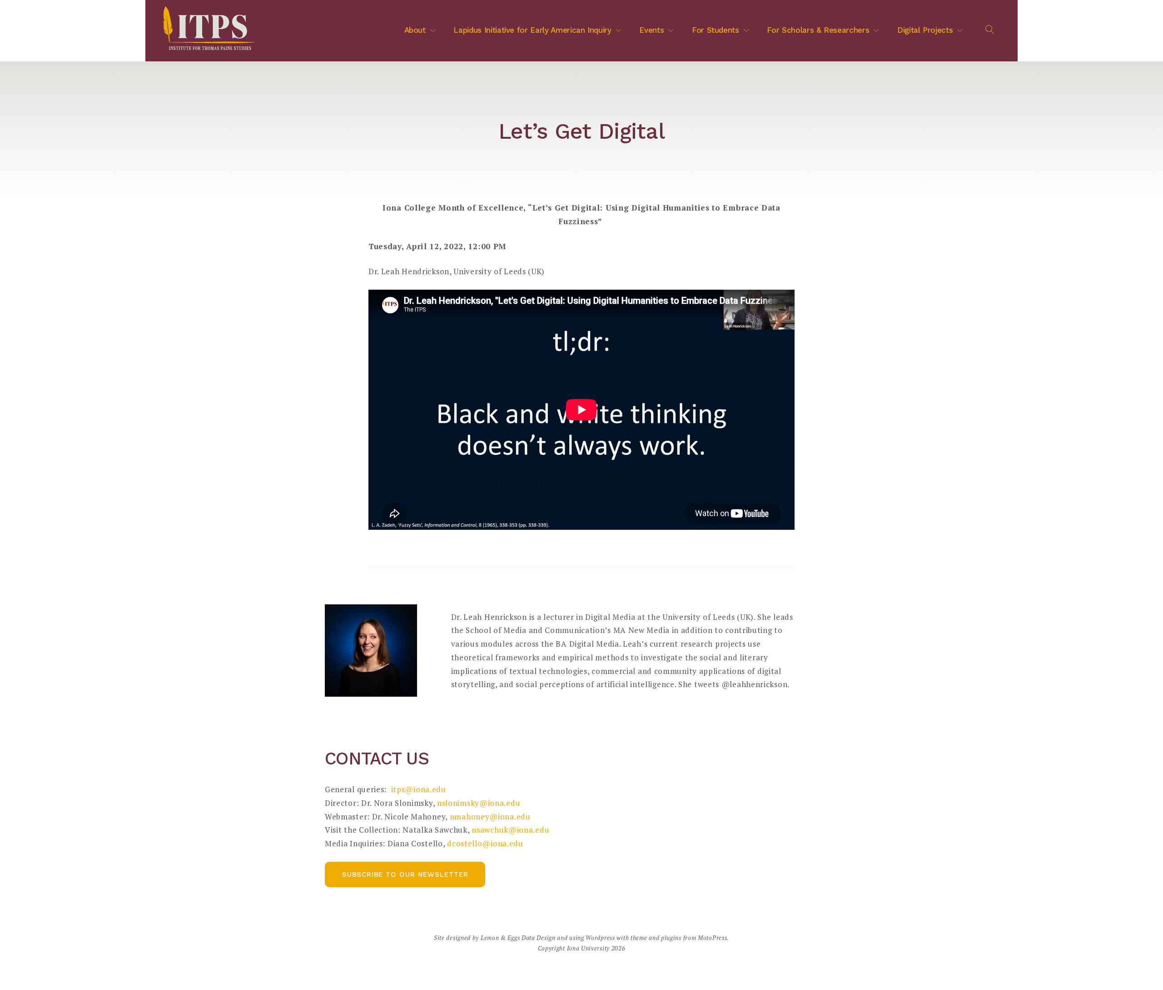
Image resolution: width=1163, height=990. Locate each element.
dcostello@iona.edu (485, 843)
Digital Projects (925, 30)
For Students (715, 30)
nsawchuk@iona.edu (510, 829)
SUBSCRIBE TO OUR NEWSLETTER (405, 874)
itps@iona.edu (418, 789)
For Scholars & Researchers (818, 30)
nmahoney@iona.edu (490, 816)
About (415, 30)
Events (651, 30)
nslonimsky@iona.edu (479, 803)
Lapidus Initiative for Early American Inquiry (532, 30)
